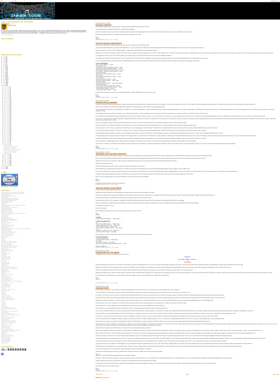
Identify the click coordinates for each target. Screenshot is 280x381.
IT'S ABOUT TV (4, 215)
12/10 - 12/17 (7, 90)
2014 (4, 73)
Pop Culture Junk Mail (6, 276)
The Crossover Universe (6, 235)
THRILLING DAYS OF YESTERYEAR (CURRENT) (12, 192)
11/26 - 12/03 (7, 93)
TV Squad (3, 240)
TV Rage (3, 302)
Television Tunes (5, 319)
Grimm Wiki (3, 260)
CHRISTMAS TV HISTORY (7, 226)
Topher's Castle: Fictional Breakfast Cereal (11, 330)
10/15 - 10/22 (7, 101)
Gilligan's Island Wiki (6, 259)
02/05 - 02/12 (7, 158)
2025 (4, 58)
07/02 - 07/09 (7, 121)
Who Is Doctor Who (5, 327)
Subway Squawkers (5, 340)
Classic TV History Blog (6, 249)
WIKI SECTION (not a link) (7, 250)
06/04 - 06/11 (7, 126)
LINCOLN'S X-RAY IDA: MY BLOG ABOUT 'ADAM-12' (13, 213)
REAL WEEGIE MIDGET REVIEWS (9, 207)
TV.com (3, 300)
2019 (4, 66)
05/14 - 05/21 (7, 130)
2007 (4, 83)
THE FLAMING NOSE (6, 194)
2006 (4, 85)
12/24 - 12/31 (7, 88)
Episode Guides (4, 236)
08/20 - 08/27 (7, 112)
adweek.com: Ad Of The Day (7, 309)
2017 (4, 69)
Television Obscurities (6, 297)
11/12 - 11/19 (6, 96)
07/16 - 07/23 (7, 118)
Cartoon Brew (4, 282)
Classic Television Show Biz (7, 299)
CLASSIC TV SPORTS (6, 222)
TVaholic (3, 288)
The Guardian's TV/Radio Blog (8, 242)
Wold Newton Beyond (6, 280)
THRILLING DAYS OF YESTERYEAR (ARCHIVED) (12, 193)
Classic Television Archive (7, 274)
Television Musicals (5, 326)
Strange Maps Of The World (7, 331)
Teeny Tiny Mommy (5, 337)
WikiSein (3, 273)
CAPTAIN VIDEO (5, 227)
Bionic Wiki (3, 255)
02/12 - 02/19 (7, 157)
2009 (4, 81)
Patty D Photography (6, 339)
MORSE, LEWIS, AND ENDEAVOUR (9, 268)
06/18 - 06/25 (7, 124)
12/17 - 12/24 (7, 89)
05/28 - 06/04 (7, 128)
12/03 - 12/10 (7, 92)
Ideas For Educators (6, 338)
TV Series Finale (5, 295)
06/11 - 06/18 (7, 125)
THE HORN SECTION (6, 218)
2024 (4, 59)
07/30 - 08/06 (7, 116)
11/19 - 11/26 (6, 94)
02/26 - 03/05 (7, 154)
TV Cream (3, 316)
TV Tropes (3, 303)
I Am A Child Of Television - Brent (8, 247)
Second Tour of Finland (6, 325)
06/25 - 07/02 (7, 122)
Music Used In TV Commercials (8, 321)
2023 (4, 61)
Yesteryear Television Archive (8, 298)
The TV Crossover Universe (7, 234)
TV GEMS (3, 204)
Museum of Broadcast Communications (10, 314)
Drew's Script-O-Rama (6, 318)
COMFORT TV (4, 221)
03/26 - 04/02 (7, 140)
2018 (4, 68)
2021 (4, 64)
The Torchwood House (6, 328)
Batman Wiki (4, 254)
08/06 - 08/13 (7, 114)
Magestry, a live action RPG (7, 335)
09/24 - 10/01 (7, 105)
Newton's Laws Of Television (7, 317)
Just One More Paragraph (7, 323)
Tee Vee (3, 310)
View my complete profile (7, 34)
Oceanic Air (3, 324)
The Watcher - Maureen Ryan (8, 289)
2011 (4, 78)
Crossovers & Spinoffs (6, 231)
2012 (4, 76)
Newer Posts (99, 374)
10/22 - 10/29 (7, 100)
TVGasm (3, 291)
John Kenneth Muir (5, 286)
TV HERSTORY (4, 203)
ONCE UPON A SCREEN (7, 210)
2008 (4, 82)
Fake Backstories (5, 284)
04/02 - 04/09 (7, 138)
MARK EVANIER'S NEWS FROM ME (9, 198)
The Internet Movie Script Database (9, 311)
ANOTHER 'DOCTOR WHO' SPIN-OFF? (111, 154)
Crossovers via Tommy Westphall (8, 232)
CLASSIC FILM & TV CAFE (7, 225)
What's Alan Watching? (6, 245)
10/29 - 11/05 (7, 98)
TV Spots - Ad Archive (6, 296)
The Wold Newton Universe (7, 278)
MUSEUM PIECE (102, 288)
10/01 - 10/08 (7, 104)
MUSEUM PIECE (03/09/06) (106, 102)
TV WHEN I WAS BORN (6, 201)
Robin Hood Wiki (5, 270)
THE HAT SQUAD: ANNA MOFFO (109, 43)
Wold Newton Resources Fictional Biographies (11, 281)
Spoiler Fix (3, 293)
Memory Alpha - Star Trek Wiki (8, 267)
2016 (4, 71)
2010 (4, 79)
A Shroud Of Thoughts (6, 243)
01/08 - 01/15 (7, 164)
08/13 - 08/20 (7, 113)
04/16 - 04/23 (7, 136)
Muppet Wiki (4, 269)
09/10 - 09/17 (7, 108)
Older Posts (276, 374)
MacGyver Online (5, 266)
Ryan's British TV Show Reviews (8, 307)
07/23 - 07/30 (7, 117)
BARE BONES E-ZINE (6, 229)
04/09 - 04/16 (7, 137)
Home (187, 374)
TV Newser (3, 275)
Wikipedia (3, 252)
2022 (4, 62)
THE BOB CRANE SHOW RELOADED (10, 199)
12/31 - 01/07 (7, 86)
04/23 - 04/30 (7, 134)
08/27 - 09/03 (7, 110)
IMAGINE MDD (4, 217)
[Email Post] (116, 39)
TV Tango (3, 304)
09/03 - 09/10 (7, 109)
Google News (4, 342)
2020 (4, 65)
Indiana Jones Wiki (5, 262)
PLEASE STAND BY (104, 25)
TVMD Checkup (4, 312)
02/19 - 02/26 (7, 156)
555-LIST (3, 333)
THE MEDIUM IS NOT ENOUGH (8, 196)
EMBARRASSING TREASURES (8, 220)
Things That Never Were (7, 283)
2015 (4, 72)
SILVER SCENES (5, 206)
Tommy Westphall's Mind (7, 233)
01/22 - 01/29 (7, 161)
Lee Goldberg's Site (5, 285)
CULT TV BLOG (5, 224)
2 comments (112, 370)
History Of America (5, 341)
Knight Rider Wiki (5, 263)
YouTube (3, 239)
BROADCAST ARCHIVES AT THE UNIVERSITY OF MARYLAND (16, 228)
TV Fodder (3, 292)
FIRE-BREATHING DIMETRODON (9, 219)
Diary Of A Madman (5, 277)
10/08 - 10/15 (7, 102)
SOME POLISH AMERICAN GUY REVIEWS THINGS (13, 205)
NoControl (3, 238)
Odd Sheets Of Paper (6, 334)
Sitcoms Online (4, 306)
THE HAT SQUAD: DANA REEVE (109, 188)
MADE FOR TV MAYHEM (7, 212)
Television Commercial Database (8, 320)
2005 (4, 167)
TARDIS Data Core (5, 271)
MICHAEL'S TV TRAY (6, 211)
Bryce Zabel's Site (5, 290)
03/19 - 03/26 (7, 141)
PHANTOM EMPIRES (6, 208)
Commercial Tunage (5, 253)
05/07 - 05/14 (7, 132)
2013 (4, 75)
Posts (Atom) (106, 377)
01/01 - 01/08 (7, 165)
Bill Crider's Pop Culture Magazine (9, 241)
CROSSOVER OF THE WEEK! (107, 252)
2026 (4, 56)
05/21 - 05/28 (7, 129)
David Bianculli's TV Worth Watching (9, 246)
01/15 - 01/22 (7, 162)
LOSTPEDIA (4, 264)
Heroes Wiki (4, 261)
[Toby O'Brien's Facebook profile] (2, 354)
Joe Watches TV (5, 248)
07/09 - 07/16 (7, 120)
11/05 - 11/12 (6, 97)
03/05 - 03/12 (7, 144)
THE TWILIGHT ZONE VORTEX (8, 200)
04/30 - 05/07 (7, 133)
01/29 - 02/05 (7, 160)
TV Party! (3, 305)
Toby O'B (11, 24)
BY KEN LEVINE (5, 197)
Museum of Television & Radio (8, 313)
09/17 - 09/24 (7, 106)
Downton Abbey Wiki (6, 257)
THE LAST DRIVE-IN (6, 214)
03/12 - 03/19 (7, 142)
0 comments (112, 39)
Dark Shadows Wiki (5, 256)
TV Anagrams (4, 332)
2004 (4, 168)
